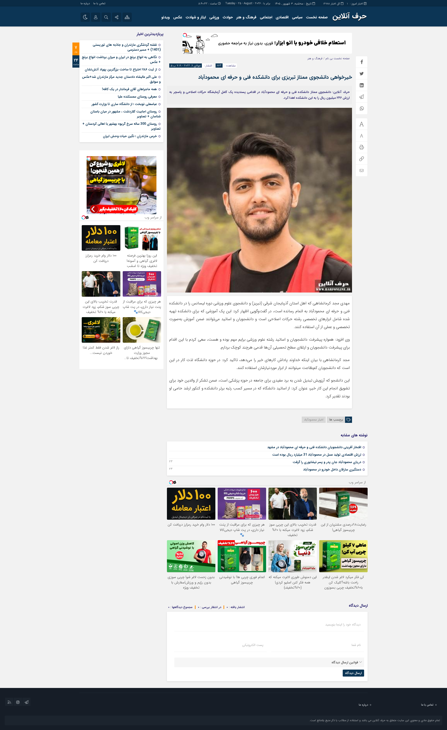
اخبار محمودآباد (313, 419)
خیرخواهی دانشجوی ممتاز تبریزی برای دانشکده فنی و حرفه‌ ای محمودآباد (275, 77)
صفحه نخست (317, 17)
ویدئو (165, 17)
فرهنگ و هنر (246, 17)
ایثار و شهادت (196, 17)
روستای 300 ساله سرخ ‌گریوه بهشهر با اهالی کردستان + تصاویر (121, 126)
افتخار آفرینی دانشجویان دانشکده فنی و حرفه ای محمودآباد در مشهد (314, 447)
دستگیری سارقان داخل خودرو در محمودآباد (332, 469)
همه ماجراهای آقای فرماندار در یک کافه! (129, 89)
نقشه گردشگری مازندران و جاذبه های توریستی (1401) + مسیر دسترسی (127, 47)
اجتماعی (266, 17)
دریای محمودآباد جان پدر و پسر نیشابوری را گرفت (327, 462)
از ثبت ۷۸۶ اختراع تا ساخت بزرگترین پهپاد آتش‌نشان (121, 69)
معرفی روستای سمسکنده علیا (137, 96)
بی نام (329, 58)
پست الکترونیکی (252, 645)
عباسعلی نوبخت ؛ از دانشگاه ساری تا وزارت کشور (124, 104)
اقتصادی (282, 17)
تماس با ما (99, 3)
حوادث (228, 17)
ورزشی (214, 17)
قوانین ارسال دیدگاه (345, 662)
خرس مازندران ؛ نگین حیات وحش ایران (130, 136)
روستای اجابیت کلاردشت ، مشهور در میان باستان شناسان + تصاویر (125, 114)
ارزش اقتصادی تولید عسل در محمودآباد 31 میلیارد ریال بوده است (316, 454)
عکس (177, 17)
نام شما (356, 645)
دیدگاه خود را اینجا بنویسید (343, 624)
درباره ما (85, 3)
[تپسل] (185, 35)
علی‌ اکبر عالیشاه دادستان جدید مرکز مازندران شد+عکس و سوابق (121, 79)
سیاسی (297, 17)
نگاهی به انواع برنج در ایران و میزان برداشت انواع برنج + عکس (121, 60)
